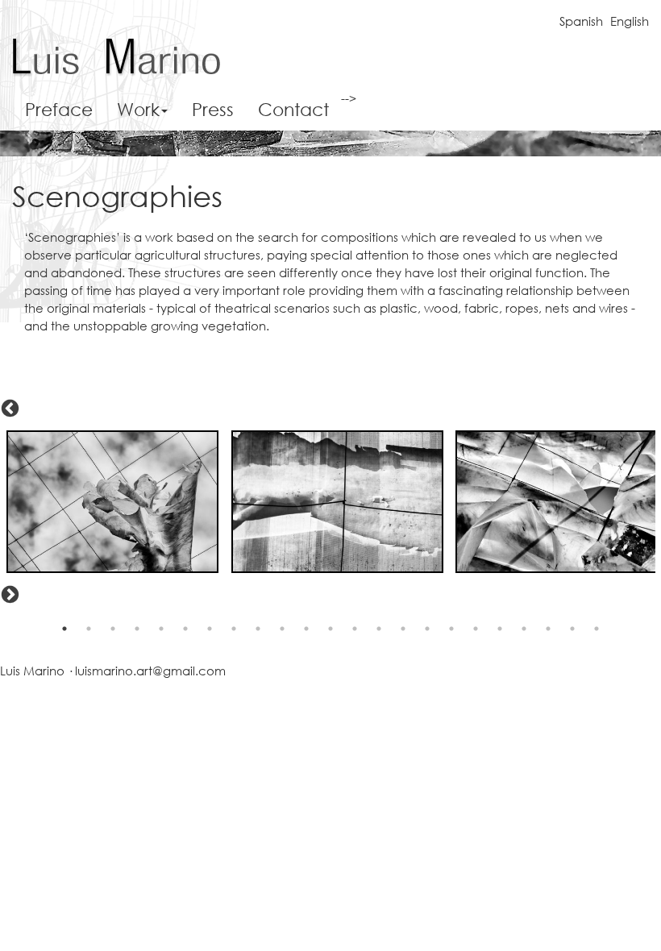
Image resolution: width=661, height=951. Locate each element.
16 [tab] (427, 629)
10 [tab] (282, 629)
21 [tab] (548, 629)
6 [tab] (185, 629)
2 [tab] (89, 629)
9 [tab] (258, 629)
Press (213, 109)
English (629, 21)
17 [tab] (451, 629)
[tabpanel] (112, 501)
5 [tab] (161, 629)
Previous (8, 407)
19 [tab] (500, 629)
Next (8, 593)
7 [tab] (210, 629)
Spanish (581, 21)
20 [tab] (524, 629)
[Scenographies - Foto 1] (112, 501)
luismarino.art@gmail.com (150, 670)
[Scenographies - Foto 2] (337, 501)
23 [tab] (596, 629)
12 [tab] (330, 629)
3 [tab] (113, 629)
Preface (59, 109)
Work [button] (138, 109)
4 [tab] (137, 629)
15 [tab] (403, 629)
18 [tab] (476, 629)
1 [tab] (64, 629)
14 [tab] (379, 629)
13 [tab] (355, 629)
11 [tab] (306, 629)
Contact (293, 109)
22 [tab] (572, 629)
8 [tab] (234, 629)
